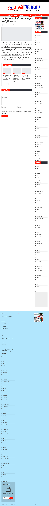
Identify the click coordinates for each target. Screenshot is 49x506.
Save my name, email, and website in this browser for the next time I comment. (17, 112)
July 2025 (38, 65)
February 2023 (39, 131)
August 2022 (39, 144)
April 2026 (38, 44)
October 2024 (39, 85)
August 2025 (39, 63)
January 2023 (39, 133)
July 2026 (38, 38)
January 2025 (39, 78)
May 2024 (38, 97)
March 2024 (39, 101)
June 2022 (38, 149)
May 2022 (38, 151)
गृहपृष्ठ (8, 15)
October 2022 (39, 140)
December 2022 (39, 135)
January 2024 (39, 106)
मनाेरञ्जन (40, 15)
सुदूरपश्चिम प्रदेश (14, 15)
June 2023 (38, 121)
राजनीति (26, 15)
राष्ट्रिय (21, 15)
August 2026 (39, 35)
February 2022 (39, 158)
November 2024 (39, 83)
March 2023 (39, 128)
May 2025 (38, 69)
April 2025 (38, 72)
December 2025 (39, 54)
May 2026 (38, 42)
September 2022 (40, 142)
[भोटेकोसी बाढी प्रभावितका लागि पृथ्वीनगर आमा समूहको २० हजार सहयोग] (17, 71)
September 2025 (40, 60)
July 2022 (38, 146)
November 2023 (39, 110)
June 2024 (38, 94)
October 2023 (39, 112)
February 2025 (39, 76)
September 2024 (40, 87)
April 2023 (38, 126)
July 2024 (38, 92)
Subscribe (11, 497)
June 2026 (38, 40)
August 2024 (39, 90)
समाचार (34, 15)
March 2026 (39, 47)
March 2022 (39, 155)
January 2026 (39, 51)
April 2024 (38, 99)
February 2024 (39, 103)
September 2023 (40, 115)
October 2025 (39, 58)
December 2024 (39, 81)
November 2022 (39, 137)
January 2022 (39, 160)
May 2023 (38, 124)
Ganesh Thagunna (44, 504)
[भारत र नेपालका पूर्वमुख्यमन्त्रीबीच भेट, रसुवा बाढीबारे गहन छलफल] (26, 71)
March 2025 (39, 74)
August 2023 (39, 117)
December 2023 (39, 108)
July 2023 (38, 119)
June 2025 (38, 67)
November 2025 (39, 56)
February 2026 (39, 49)
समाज (30, 15)
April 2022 (38, 153)
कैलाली (4, 73)
